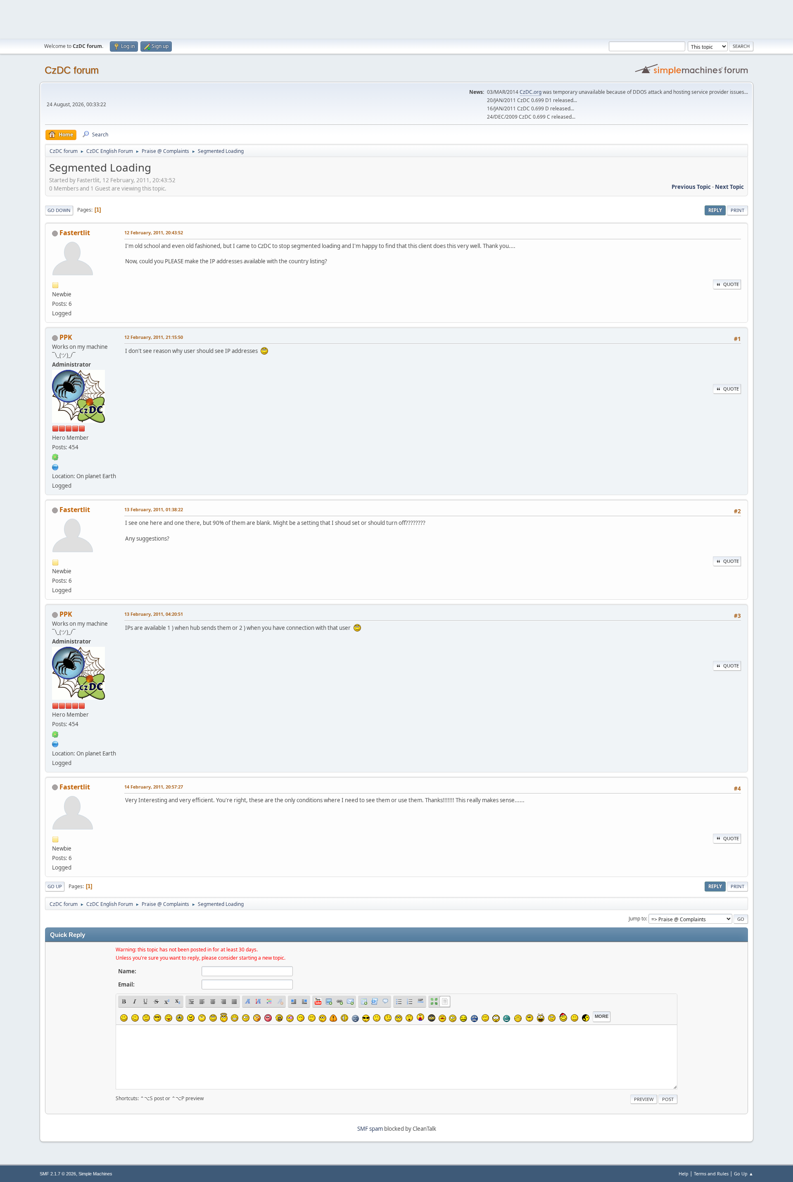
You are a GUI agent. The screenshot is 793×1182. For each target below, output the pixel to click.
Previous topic (691, 187)
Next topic (729, 187)
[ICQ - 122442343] (55, 456)
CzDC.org (530, 91)
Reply (715, 210)
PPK (65, 337)
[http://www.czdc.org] (55, 466)
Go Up (54, 886)
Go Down (59, 210)
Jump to (637, 918)
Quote (731, 284)
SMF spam (370, 1128)
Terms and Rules (711, 1173)
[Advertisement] (396, 18)
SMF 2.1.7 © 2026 (58, 1173)
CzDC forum (72, 70)
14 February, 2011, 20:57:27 (153, 787)
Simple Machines (95, 1173)
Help (684, 1173)
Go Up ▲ (743, 1173)
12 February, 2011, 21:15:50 (153, 337)
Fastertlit (74, 232)
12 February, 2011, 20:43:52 (153, 232)
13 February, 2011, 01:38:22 (153, 509)
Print (737, 210)
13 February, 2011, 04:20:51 (153, 614)
